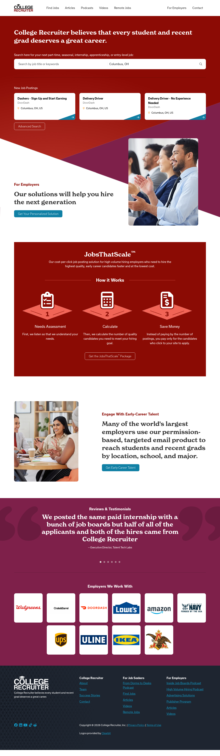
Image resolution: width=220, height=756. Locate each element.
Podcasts (87, 7)
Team (83, 689)
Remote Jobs (122, 7)
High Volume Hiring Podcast (185, 689)
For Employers (176, 7)
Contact (197, 7)
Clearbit (106, 733)
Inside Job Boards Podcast (184, 683)
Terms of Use (153, 725)
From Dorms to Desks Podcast (137, 685)
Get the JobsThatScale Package (110, 356)
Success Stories (89, 695)
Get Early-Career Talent (121, 467)
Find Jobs (52, 7)
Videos (103, 7)
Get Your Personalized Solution (38, 213)
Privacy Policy (136, 725)
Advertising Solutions (181, 695)
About (83, 683)
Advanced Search (29, 126)
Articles (70, 7)
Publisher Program (179, 701)
